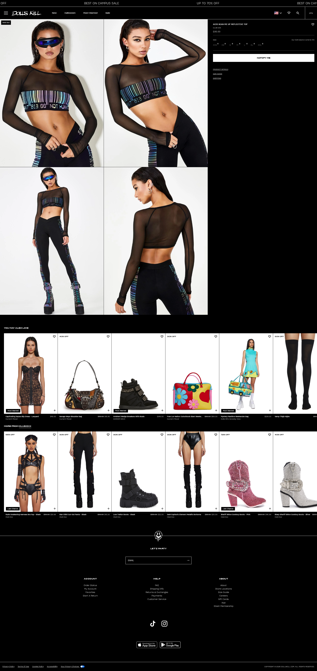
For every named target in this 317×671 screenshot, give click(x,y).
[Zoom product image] (52, 93)
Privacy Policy (8, 666)
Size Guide (223, 592)
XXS (215, 45)
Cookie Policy (38, 666)
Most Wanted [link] (90, 13)
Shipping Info (157, 589)
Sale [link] (108, 13)
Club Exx (217, 28)
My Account (90, 589)
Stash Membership (223, 606)
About (223, 585)
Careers (223, 596)
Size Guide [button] (217, 74)
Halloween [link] (70, 13)
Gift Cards (223, 599)
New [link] (54, 13)
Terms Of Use (23, 666)
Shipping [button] (217, 78)
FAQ (157, 585)
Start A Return (90, 596)
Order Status (90, 585)
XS (223, 45)
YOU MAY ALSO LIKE (16, 328)
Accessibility (52, 666)
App (224, 603)
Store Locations (223, 589)
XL (252, 45)
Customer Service (156, 599)
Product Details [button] (220, 69)
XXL (260, 45)
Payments (157, 596)
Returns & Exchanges (157, 592)
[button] (101, 3)
